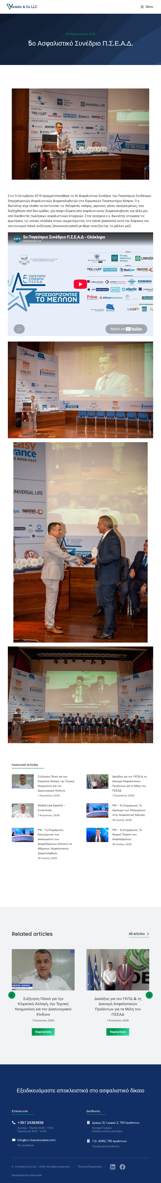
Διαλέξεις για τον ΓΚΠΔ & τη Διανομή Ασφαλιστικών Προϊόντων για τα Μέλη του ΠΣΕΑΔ (117, 1006)
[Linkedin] (113, 1167)
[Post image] (43, 969)
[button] (147, 6)
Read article (43, 1031)
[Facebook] (122, 1167)
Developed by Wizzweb (27, 1175)
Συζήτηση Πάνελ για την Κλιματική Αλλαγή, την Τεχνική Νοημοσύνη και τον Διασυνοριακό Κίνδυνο (43, 1006)
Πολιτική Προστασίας (90, 1167)
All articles (137, 934)
